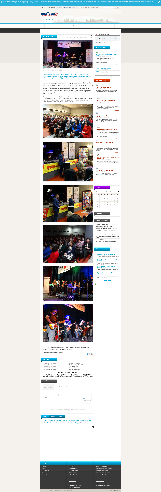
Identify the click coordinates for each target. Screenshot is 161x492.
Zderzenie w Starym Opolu (49, 367)
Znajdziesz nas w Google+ (74, 487)
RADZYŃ (72, 25)
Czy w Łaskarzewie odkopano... (102, 478)
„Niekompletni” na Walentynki (50, 369)
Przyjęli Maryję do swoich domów (50, 420)
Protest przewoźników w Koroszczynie (104, 226)
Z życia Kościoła (45, 470)
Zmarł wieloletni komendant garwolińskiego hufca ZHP (107, 232)
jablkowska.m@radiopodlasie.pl (61, 376)
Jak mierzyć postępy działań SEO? (107, 129)
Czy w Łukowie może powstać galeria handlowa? (106, 241)
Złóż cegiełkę (71, 476)
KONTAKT (112, 25)
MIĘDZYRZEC (67, 25)
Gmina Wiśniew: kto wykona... (50, 363)
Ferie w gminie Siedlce (73, 366)
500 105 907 (53, 7)
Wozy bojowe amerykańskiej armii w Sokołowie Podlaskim (105, 231)
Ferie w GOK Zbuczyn (73, 367)
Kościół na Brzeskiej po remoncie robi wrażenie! (105, 243)
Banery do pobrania (73, 468)
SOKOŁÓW (89, 25)
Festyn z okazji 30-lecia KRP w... (102, 71)
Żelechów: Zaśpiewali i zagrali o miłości (107, 279)
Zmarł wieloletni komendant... (102, 474)
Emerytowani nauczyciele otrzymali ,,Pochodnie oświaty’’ (107, 234)
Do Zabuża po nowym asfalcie (102, 224)
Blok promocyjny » (101, 80)
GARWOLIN (53, 25)
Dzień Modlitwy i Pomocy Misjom (62, 420)
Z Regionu (44, 466)
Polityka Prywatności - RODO (75, 485)
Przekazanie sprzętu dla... (49, 364)
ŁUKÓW (61, 25)
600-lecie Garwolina (100, 239)
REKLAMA (107, 25)
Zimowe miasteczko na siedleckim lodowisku (106, 273)
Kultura (43, 468)
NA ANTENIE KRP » (101, 47)
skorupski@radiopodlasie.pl (86, 376)
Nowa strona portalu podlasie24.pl (106, 254)
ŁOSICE (58, 25)
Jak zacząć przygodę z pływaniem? (106, 170)
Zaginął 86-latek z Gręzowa (74, 363)
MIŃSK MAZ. (77, 25)
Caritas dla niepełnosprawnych (105, 87)
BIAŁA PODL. (47, 25)
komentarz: (46, 397)
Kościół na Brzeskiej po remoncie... (103, 485)
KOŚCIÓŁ (103, 25)
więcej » (117, 64)
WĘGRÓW (94, 25)
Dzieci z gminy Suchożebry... (50, 366)
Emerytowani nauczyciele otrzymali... (103, 476)
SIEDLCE (42, 25)
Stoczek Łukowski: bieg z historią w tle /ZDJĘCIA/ (107, 260)
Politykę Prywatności (28, 2)
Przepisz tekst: (84, 393)
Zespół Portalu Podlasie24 (74, 470)
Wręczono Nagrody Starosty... (102, 470)
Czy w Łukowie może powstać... (102, 483)
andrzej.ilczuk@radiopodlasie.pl (74, 376)
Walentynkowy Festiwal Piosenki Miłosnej (77, 364)
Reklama (71, 466)
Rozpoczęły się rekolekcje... (74, 369)
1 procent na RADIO (73, 483)
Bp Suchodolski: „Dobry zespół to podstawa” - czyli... (106, 267)
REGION (98, 25)
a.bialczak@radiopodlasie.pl (48, 376)
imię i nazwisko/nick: (48, 393)
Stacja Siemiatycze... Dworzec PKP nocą (75, 420)
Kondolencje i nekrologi (73, 478)
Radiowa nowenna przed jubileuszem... (104, 68)
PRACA (116, 25)
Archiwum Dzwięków (73, 474)
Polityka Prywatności (68, 490)
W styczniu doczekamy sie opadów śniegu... (88, 420)
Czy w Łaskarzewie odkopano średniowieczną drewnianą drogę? (107, 237)
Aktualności (44, 474)
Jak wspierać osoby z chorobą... (102, 65)
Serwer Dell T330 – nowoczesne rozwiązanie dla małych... (106, 101)
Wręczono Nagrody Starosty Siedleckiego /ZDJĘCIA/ (106, 228)
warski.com (117, 490)
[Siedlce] (49, 19)
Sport (43, 472)
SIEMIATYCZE (83, 25)
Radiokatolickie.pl (72, 481)
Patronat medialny (72, 472)
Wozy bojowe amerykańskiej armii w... (103, 472)
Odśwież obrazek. (87, 400)
